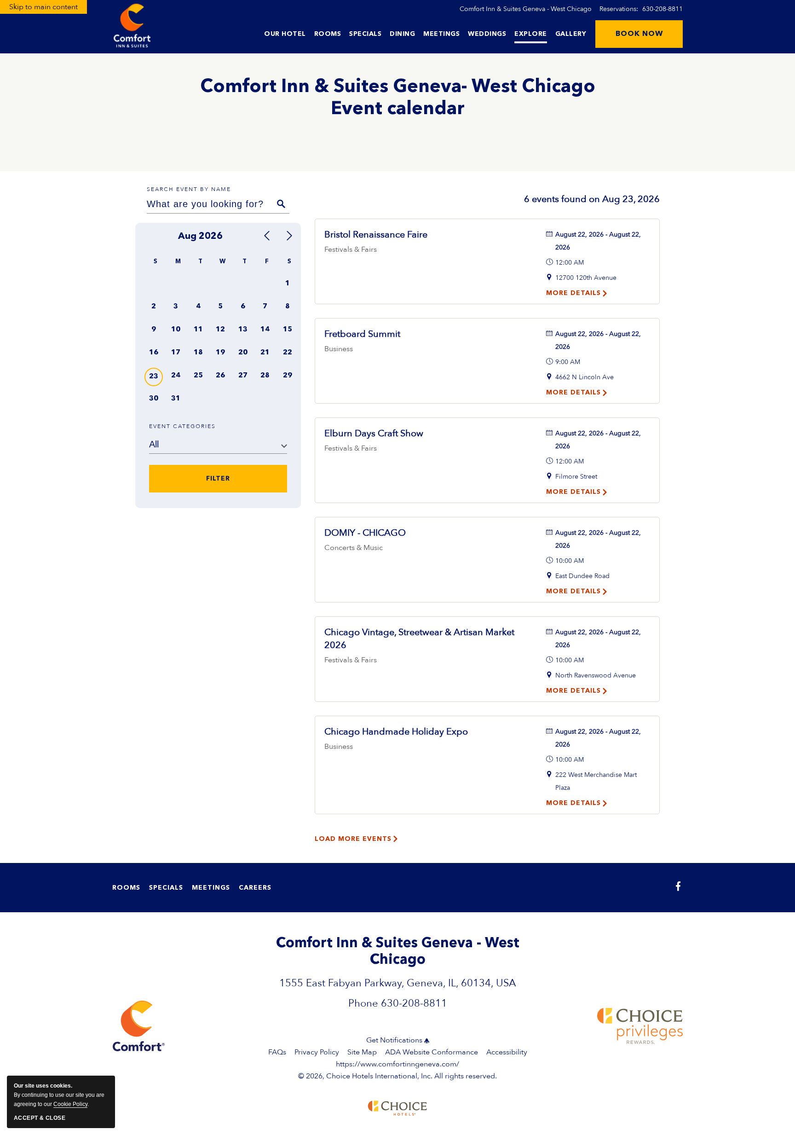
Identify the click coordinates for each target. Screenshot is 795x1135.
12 (220, 329)
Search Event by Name (189, 189)
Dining (402, 34)
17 (175, 352)
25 (198, 375)
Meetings (441, 34)
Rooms (327, 34)
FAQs (277, 1052)
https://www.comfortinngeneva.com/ (397, 1064)
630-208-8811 (662, 9)
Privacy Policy (316, 1052)
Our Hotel (285, 34)
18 (198, 352)
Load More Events (353, 839)
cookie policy (70, 1104)
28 (265, 375)
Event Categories (182, 426)
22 (287, 352)
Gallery (571, 34)
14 (265, 329)
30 (153, 398)
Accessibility (506, 1052)
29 (287, 375)
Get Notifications (394, 1040)
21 (265, 352)
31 (175, 398)
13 (243, 329)
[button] (639, 34)
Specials (365, 34)
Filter (218, 479)
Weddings (487, 34)
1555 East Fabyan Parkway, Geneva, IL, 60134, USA (397, 983)
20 (243, 352)
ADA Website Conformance (431, 1052)
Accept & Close (39, 1118)
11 (198, 329)
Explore (530, 34)
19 (220, 352)
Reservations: (641, 9)
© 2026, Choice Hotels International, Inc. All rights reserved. (397, 1070)
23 (153, 376)
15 (287, 329)
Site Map (362, 1052)
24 (175, 375)
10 (175, 329)
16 (153, 352)
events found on (592, 199)
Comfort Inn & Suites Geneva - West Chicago (526, 9)
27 (243, 375)
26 (220, 375)
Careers (255, 888)
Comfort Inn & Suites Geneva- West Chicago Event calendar (397, 98)
